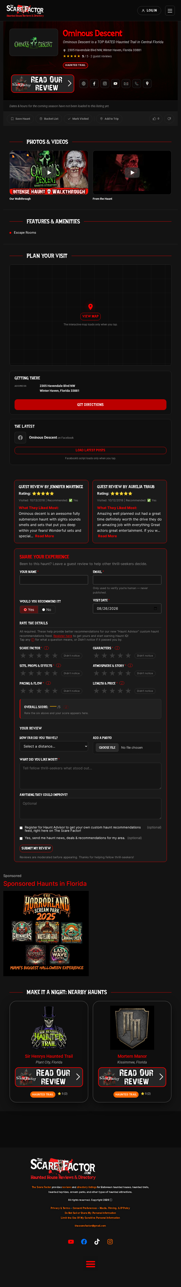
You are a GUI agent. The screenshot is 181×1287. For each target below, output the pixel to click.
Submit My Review (36, 848)
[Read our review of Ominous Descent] (42, 83)
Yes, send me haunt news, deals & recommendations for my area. (83, 838)
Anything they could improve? (44, 794)
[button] (90, 1263)
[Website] (83, 83)
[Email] (126, 83)
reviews (66, 1187)
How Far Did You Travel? (39, 738)
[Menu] (170, 10)
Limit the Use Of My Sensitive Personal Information (90, 1217)
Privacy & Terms (60, 1208)
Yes (31, 609)
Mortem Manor (132, 1056)
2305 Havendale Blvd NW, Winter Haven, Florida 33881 (105, 50)
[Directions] (147, 83)
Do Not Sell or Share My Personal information (90, 1212)
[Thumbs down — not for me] (169, 118)
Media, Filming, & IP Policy (115, 1208)
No (48, 609)
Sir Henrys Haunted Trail (49, 1056)
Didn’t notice (72, 655)
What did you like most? (40, 759)
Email (98, 572)
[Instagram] (104, 83)
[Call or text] (136, 83)
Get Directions (90, 404)
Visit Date (101, 600)
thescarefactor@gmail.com (90, 1225)
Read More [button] (44, 536)
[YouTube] (115, 83)
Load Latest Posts (90, 450)
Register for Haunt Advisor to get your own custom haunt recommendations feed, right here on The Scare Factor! (93, 829)
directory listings (87, 1187)
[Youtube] (71, 1242)
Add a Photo (102, 738)
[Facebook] (94, 83)
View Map (90, 316)
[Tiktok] (97, 1242)
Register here (62, 636)
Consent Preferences (85, 1208)
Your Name (29, 572)
